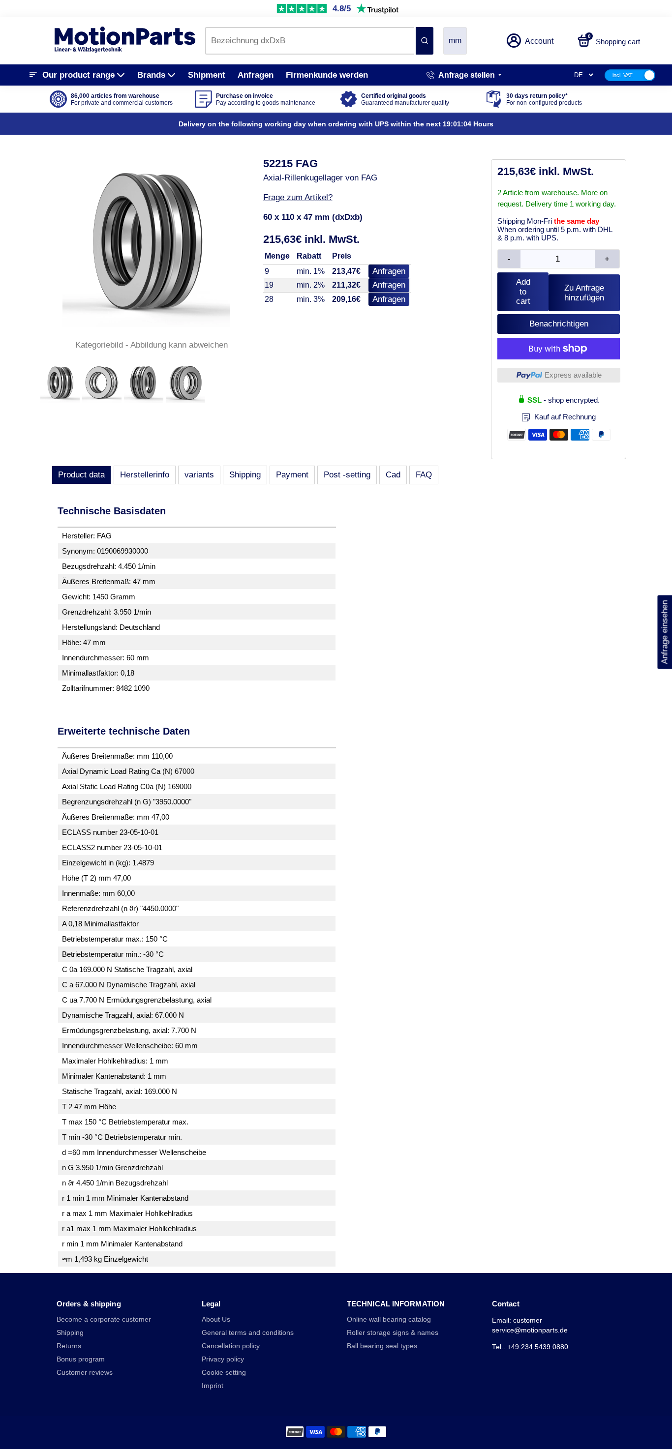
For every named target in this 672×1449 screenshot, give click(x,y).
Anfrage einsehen (664, 632)
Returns (69, 1346)
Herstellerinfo (144, 474)
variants (199, 474)
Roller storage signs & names (392, 1332)
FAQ (424, 474)
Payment (292, 474)
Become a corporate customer (104, 1319)
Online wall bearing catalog (389, 1319)
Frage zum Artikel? (298, 197)
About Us (216, 1319)
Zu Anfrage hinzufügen (584, 292)
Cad (393, 474)
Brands (151, 75)
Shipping (245, 474)
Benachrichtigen (558, 323)
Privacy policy (223, 1359)
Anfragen (256, 75)
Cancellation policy (231, 1346)
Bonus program (81, 1359)
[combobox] (309, 41)
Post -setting (347, 474)
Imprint (212, 1386)
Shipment (206, 75)
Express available (573, 375)
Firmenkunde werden (327, 75)
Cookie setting (224, 1372)
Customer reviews (85, 1372)
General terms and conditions (248, 1332)
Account (539, 41)
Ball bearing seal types (382, 1346)
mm (455, 40)
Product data (81, 474)
